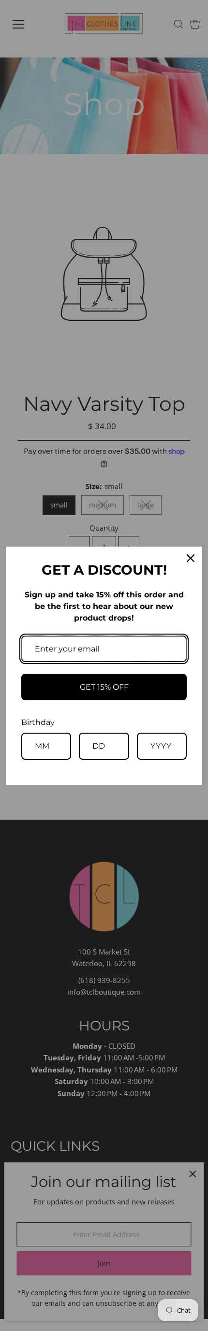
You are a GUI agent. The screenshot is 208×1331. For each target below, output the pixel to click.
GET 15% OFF (104, 687)
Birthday (38, 722)
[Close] (190, 558)
